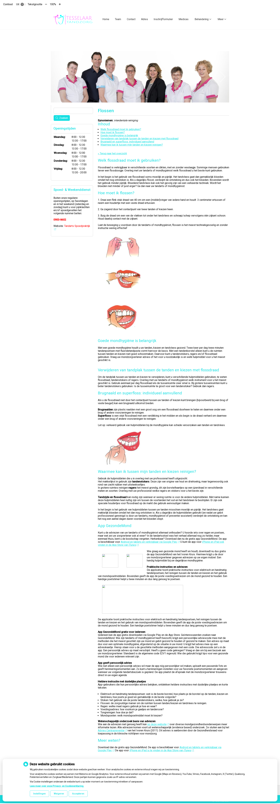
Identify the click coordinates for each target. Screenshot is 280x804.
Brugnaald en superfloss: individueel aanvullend (127, 141)
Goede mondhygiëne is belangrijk (119, 135)
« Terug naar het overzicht (112, 153)
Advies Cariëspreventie (111, 730)
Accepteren (78, 793)
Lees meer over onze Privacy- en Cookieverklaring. (57, 786)
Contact (131, 19)
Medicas (183, 19)
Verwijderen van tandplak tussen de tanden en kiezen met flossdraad (139, 138)
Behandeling (202, 19)
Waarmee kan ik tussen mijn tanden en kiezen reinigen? (131, 144)
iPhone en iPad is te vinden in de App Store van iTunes (160, 750)
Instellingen (39, 793)
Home (105, 19)
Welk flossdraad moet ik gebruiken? (120, 129)
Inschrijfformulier (163, 19)
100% (53, 4)
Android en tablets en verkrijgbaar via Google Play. (149, 541)
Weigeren (59, 793)
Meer (221, 19)
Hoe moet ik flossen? (112, 132)
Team (118, 19)
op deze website (157, 724)
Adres (144, 19)
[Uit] (23, 4)
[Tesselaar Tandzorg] (73, 19)
